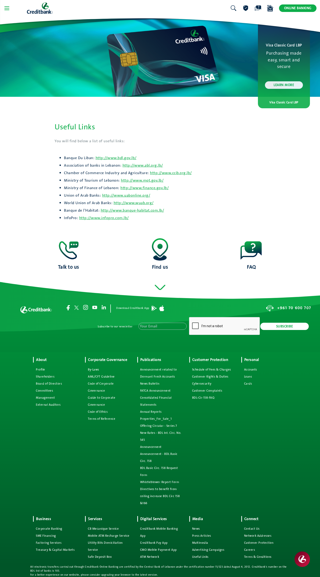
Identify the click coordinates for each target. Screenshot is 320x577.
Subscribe (284, 326)
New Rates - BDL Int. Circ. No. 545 (160, 436)
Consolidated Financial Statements (156, 401)
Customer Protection (259, 542)
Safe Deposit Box (100, 556)
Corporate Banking (49, 528)
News (196, 528)
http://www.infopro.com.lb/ (104, 218)
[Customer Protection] (245, 8)
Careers (249, 549)
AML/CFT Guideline (101, 376)
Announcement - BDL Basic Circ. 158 (159, 457)
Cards (248, 383)
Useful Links (200, 556)
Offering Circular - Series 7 (158, 425)
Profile (40, 369)
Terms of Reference (101, 418)
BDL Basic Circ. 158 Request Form (159, 471)
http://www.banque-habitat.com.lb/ (132, 210)
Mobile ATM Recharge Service (109, 535)
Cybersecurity (202, 383)
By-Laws (93, 369)
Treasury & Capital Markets (55, 549)
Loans (248, 376)
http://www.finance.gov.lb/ (144, 188)
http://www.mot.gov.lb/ (142, 180)
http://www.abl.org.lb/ (143, 165)
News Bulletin (150, 383)
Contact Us (252, 528)
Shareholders (45, 376)
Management (45, 397)
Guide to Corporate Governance (101, 401)
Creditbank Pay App (154, 542)
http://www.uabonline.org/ (126, 195)
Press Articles (201, 535)
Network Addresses (258, 535)
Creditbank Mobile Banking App (159, 532)
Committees (44, 390)
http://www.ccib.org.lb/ (171, 173)
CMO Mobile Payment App (158, 549)
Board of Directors (49, 383)
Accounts (250, 369)
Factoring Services (48, 542)
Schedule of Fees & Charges (211, 369)
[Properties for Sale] (270, 8)
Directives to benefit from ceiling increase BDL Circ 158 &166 (160, 496)
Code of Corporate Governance (101, 387)
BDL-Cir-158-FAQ (203, 397)
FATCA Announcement (155, 390)
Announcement (151, 447)
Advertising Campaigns (208, 549)
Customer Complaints (207, 390)
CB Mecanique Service (103, 528)
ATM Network (149, 556)
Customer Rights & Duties (210, 376)
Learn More (284, 85)
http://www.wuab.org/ (134, 203)
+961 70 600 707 (294, 308)
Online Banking (298, 8)
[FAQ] (258, 8)
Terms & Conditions (258, 556)
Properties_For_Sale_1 (156, 418)
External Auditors (48, 404)
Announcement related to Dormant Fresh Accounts (158, 373)
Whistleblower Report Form (159, 482)
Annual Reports (151, 411)
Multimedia (200, 542)
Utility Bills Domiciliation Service (105, 546)
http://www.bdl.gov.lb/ (116, 158)
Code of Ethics (98, 411)
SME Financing (46, 535)
